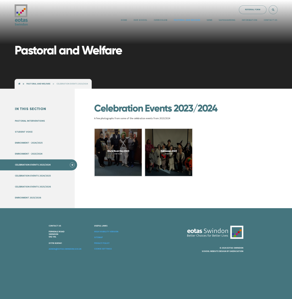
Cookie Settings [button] (103, 249)
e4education (236, 251)
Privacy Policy (101, 243)
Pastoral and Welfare (38, 83)
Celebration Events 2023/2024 (72, 83)
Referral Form (252, 9)
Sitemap (98, 237)
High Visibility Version (106, 231)
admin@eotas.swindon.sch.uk (65, 249)
